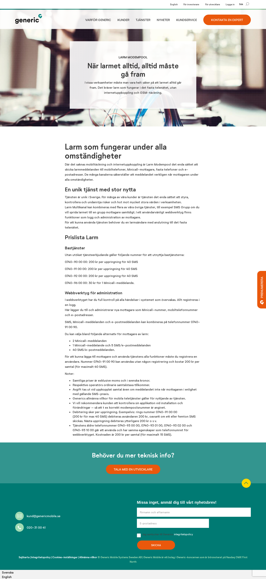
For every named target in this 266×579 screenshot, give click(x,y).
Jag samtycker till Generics (167, 534)
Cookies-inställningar (65, 557)
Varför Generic (98, 20)
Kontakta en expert (227, 20)
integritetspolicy (183, 534)
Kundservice (186, 20)
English (174, 4)
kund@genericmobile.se (43, 516)
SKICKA (156, 545)
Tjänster (143, 20)
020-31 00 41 (36, 527)
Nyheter (163, 20)
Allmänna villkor (88, 557)
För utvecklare (212, 4)
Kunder (123, 20)
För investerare (191, 4)
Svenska (7, 572)
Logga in (230, 4)
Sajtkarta (24, 557)
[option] (7, 577)
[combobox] (7, 572)
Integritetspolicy (41, 557)
